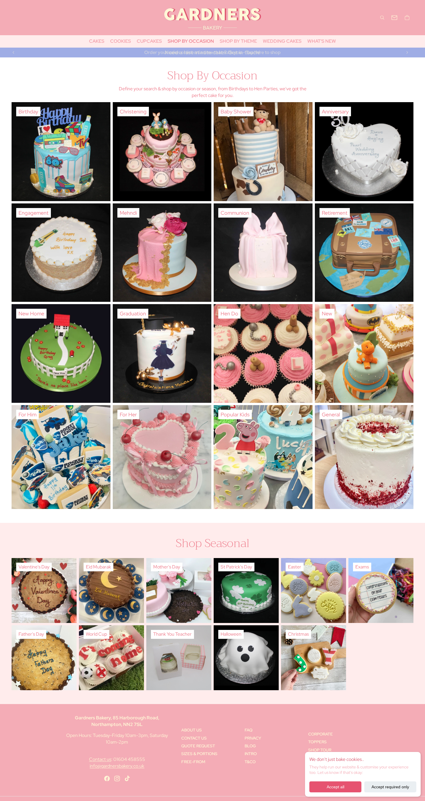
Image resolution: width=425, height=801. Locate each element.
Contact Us (194, 738)
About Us (191, 730)
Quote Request (198, 745)
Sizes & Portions (199, 753)
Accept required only (390, 787)
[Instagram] (117, 778)
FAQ (248, 730)
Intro (251, 753)
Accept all (335, 787)
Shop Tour (319, 750)
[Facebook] (107, 778)
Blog (250, 745)
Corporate (320, 734)
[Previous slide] (13, 52)
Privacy (253, 738)
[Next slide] (407, 52)
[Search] (382, 17)
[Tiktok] (127, 778)
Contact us (100, 759)
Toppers (317, 741)
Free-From (193, 761)
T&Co (250, 761)
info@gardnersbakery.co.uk (117, 766)
